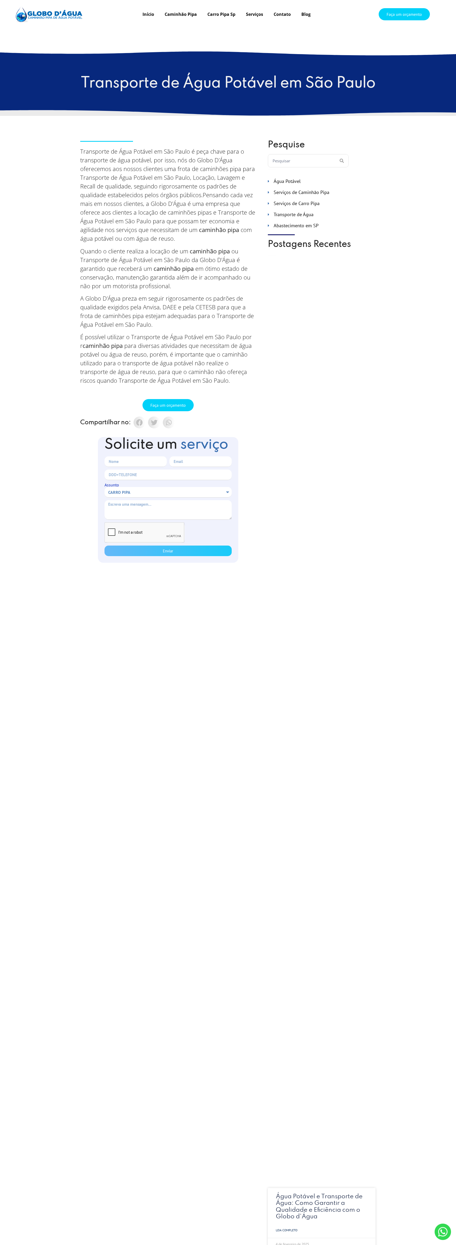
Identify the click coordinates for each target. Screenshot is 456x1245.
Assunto (111, 485)
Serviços (254, 14)
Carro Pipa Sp (221, 14)
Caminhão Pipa (181, 14)
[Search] (341, 160)
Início (148, 14)
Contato (282, 14)
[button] (139, 422)
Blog (306, 14)
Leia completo (286, 1230)
